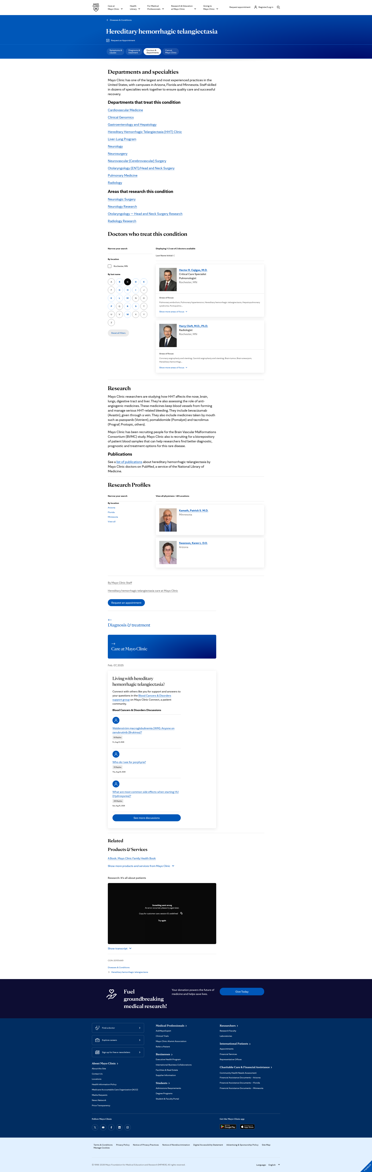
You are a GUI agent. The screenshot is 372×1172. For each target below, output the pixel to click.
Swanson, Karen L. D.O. (193, 543)
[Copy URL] (181, 913)
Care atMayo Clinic (171, 51)
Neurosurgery (117, 153)
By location (113, 259)
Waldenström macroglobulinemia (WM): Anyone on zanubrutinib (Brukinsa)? (143, 730)
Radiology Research (122, 221)
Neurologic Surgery (122, 199)
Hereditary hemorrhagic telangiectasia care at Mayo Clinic (143, 590)
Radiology (115, 182)
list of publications (129, 462)
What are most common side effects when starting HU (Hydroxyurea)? (145, 794)
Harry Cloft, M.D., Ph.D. (193, 326)
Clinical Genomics (121, 117)
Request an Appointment (123, 40)
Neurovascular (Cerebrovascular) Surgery (137, 161)
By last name (114, 274)
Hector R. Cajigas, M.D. (193, 270)
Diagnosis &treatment (134, 51)
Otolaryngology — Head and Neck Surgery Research (145, 214)
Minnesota (113, 516)
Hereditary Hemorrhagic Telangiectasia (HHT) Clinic (145, 132)
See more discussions (147, 818)
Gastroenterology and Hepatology (132, 124)
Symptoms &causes (116, 51)
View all (112, 521)
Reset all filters (118, 333)
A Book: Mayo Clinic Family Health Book (132, 858)
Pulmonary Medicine (122, 175)
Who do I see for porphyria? (129, 762)
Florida (111, 512)
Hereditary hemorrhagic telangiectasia (162, 31)
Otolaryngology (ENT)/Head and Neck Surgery (141, 168)
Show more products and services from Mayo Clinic (139, 866)
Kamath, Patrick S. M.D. (193, 510)
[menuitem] (115, 51)
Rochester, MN (121, 266)
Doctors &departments (152, 51)
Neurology (115, 146)
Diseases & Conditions (121, 20)
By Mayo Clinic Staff (120, 582)
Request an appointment (126, 602)
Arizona (111, 507)
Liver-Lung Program (122, 139)
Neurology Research (122, 206)
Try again (162, 920)
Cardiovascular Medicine (125, 110)
